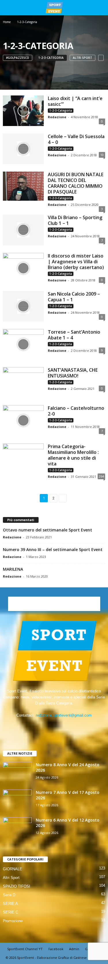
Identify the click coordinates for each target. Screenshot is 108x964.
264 (101, 476)
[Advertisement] (54, 604)
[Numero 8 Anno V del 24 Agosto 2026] (17, 772)
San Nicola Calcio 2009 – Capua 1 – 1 (74, 297)
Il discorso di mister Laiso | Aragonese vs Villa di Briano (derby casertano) (76, 261)
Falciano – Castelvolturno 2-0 (76, 411)
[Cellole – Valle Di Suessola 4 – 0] (23, 149)
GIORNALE (12, 869)
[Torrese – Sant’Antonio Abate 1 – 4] (23, 344)
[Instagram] (49, 726)
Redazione (57, 117)
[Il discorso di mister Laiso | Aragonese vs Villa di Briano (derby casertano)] (23, 268)
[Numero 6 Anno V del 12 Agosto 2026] (17, 828)
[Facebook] (37, 726)
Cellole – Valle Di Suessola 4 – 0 (76, 139)
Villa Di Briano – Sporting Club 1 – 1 (75, 220)
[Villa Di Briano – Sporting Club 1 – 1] (23, 230)
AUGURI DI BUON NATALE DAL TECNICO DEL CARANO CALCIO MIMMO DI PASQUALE (75, 183)
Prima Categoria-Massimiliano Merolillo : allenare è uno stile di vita (73, 455)
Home (7, 22)
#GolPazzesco (17, 58)
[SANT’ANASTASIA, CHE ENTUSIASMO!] (23, 382)
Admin (74, 949)
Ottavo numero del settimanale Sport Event (47, 530)
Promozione (13, 921)
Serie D (9, 895)
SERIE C (10, 912)
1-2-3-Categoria (51, 58)
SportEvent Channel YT (25, 949)
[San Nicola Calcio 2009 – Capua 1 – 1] (23, 306)
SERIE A (10, 903)
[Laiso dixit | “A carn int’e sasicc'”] (23, 110)
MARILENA (13, 569)
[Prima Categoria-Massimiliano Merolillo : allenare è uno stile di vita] (23, 459)
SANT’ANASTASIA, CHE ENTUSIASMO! (73, 373)
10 (102, 155)
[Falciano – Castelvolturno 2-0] (23, 420)
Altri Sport (82, 58)
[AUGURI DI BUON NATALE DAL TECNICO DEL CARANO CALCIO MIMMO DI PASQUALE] (23, 186)
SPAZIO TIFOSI (16, 886)
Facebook (55, 949)
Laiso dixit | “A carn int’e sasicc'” (75, 101)
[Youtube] (72, 726)
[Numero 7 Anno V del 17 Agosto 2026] (17, 800)
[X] (61, 726)
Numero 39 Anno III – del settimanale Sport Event (53, 549)
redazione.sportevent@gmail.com (64, 715)
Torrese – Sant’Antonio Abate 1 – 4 (74, 335)
